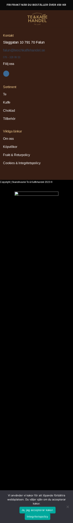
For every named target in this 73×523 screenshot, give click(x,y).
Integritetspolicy (37, 516)
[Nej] (67, 508)
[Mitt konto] (61, 18)
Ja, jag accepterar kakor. (37, 510)
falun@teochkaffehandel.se (24, 50)
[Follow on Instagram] (6, 74)
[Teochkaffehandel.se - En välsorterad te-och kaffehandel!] (37, 18)
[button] (6, 19)
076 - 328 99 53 (11, 57)
